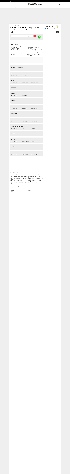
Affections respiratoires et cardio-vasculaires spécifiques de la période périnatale (17, 53)
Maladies (12, 7)
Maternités (30, 188)
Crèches (12, 191)
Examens (37, 7)
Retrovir (13, 120)
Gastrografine (14, 113)
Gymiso (13, 73)
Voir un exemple (56, 28)
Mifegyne (13, 93)
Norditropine (14, 106)
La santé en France (52, 7)
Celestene (13, 87)
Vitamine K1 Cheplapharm (17, 67)
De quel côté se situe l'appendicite (17, 176)
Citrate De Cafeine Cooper (17, 126)
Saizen (12, 80)
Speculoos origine (31, 182)
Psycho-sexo (43, 7)
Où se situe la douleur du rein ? (16, 182)
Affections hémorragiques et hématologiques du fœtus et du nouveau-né (18, 49)
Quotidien (17, 7)
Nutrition (23, 7)
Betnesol (13, 133)
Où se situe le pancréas (15, 174)
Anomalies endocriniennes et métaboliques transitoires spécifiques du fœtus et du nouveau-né (35, 47)
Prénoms (12, 188)
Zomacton (13, 146)
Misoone (13, 100)
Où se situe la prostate (15, 178)
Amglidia (13, 139)
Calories (29, 190)
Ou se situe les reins (31, 180)
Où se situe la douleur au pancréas (34, 178)
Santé (47, 28)
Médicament (17, 25)
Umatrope (13, 153)
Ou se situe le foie (31, 176)
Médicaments (30, 7)
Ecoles (12, 190)
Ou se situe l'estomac (15, 180)
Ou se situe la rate (31, 174)
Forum (58, 7)
